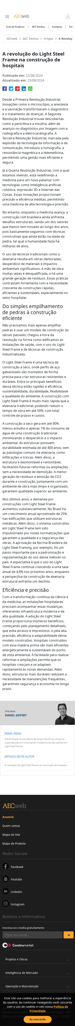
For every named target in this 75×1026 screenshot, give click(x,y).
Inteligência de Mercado (21, 973)
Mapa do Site (11, 835)
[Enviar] (69, 934)
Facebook (17, 867)
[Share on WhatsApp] (30, 90)
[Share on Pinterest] (17, 90)
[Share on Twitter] (11, 90)
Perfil (9, 733)
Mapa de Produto (14, 843)
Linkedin (16, 892)
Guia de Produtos (15, 26)
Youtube (16, 879)
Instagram (17, 904)
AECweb (12, 38)
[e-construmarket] (18, 945)
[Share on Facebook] (4, 90)
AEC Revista (38, 26)
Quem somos (11, 826)
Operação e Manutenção (21, 986)
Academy (57, 26)
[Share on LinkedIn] (24, 90)
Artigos (48, 38)
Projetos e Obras (16, 959)
